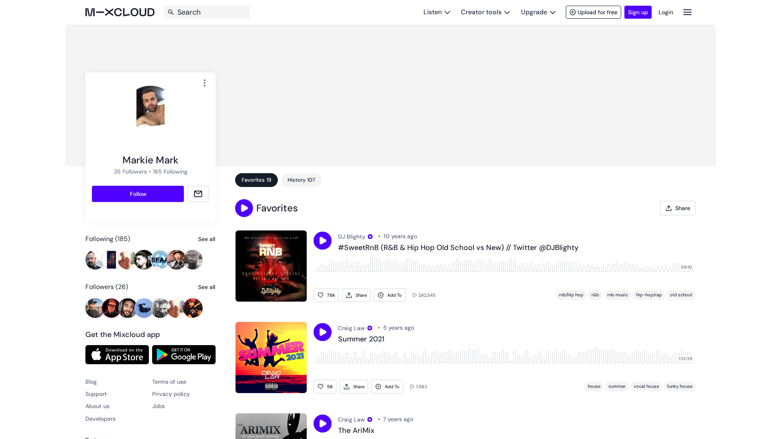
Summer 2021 (361, 339)
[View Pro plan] (370, 236)
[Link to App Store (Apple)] (117, 354)
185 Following (170, 171)
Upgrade (534, 12)
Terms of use (169, 381)
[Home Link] (120, 12)
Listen (432, 12)
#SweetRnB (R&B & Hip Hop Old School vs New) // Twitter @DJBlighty (458, 248)
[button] (244, 208)
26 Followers (130, 171)
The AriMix (356, 431)
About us (97, 406)
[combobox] (205, 83)
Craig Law (351, 328)
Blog (91, 381)
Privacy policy (171, 394)
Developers (100, 418)
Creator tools (481, 12)
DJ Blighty (351, 236)
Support (96, 394)
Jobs (158, 406)
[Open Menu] (687, 12)
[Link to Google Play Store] (184, 354)
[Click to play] (323, 241)
